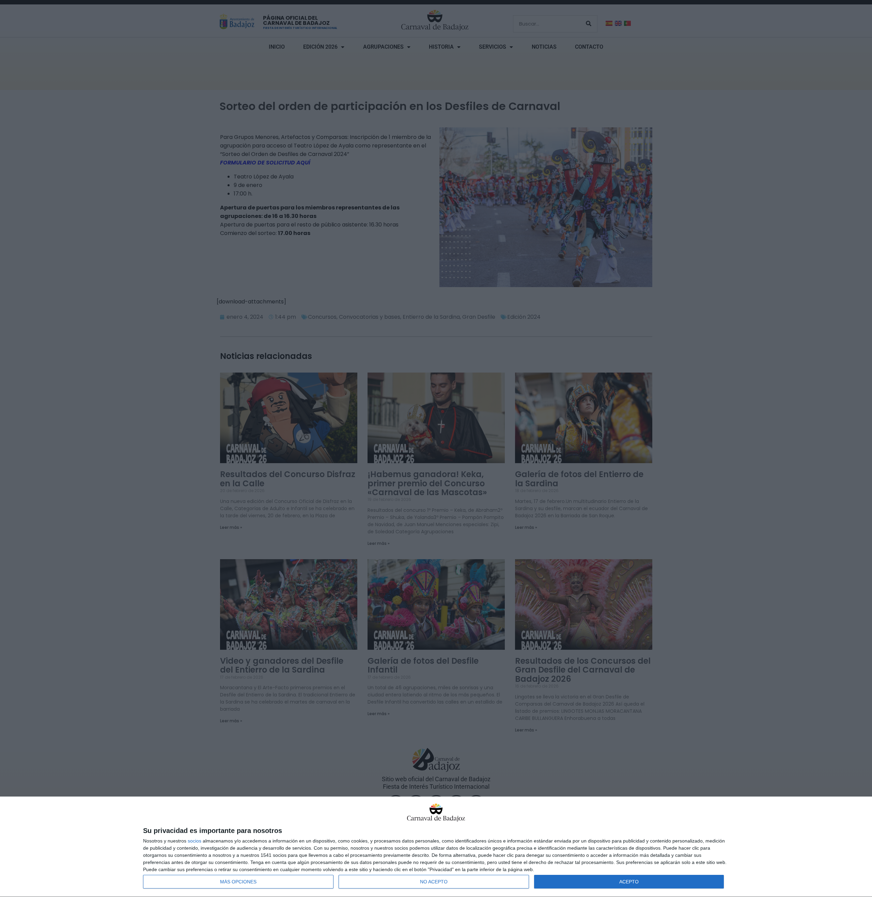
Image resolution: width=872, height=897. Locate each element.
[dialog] (436, 847)
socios (194, 840)
